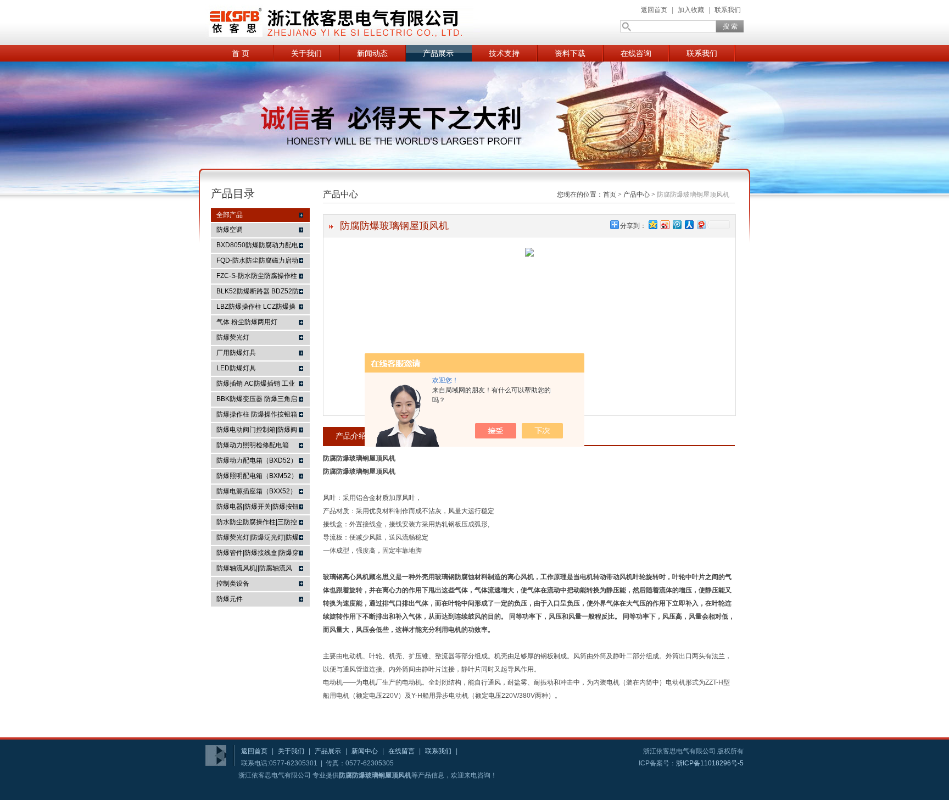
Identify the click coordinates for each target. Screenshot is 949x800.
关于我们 (306, 53)
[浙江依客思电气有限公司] (342, 22)
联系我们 (727, 10)
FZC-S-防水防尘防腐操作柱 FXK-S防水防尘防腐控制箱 (256, 277)
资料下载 (570, 53)
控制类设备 (232, 583)
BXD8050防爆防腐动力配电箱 (257, 246)
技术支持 (504, 53)
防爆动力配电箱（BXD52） (256, 460)
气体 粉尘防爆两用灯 (246, 322)
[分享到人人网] (689, 224)
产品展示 (438, 53)
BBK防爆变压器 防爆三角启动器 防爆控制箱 (256, 400)
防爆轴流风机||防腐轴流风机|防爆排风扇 (254, 569)
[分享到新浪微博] (664, 224)
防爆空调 (229, 230)
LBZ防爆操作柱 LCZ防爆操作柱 (255, 308)
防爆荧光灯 (232, 337)
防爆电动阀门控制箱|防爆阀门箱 (256, 431)
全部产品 (229, 215)
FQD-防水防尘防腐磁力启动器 (257, 262)
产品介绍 (351, 435)
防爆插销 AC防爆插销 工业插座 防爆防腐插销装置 (255, 385)
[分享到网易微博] (701, 224)
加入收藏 (691, 10)
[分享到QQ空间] (652, 224)
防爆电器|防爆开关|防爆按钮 (257, 506)
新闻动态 (372, 53)
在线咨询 (636, 53)
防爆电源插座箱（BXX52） (256, 491)
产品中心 (636, 194)
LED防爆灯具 (236, 368)
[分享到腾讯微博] (677, 224)
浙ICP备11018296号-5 (710, 763)
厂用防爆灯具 (236, 353)
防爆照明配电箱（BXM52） (257, 476)
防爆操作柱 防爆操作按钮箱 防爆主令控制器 (256, 415)
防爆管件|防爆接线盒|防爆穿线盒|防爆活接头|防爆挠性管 (257, 554)
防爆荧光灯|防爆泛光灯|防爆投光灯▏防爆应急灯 (257, 539)
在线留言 (401, 751)
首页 (609, 194)
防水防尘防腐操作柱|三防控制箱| (256, 523)
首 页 (240, 53)
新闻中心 (364, 751)
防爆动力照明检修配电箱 (252, 445)
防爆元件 (229, 599)
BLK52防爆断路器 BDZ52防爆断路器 (257, 292)
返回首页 (654, 10)
